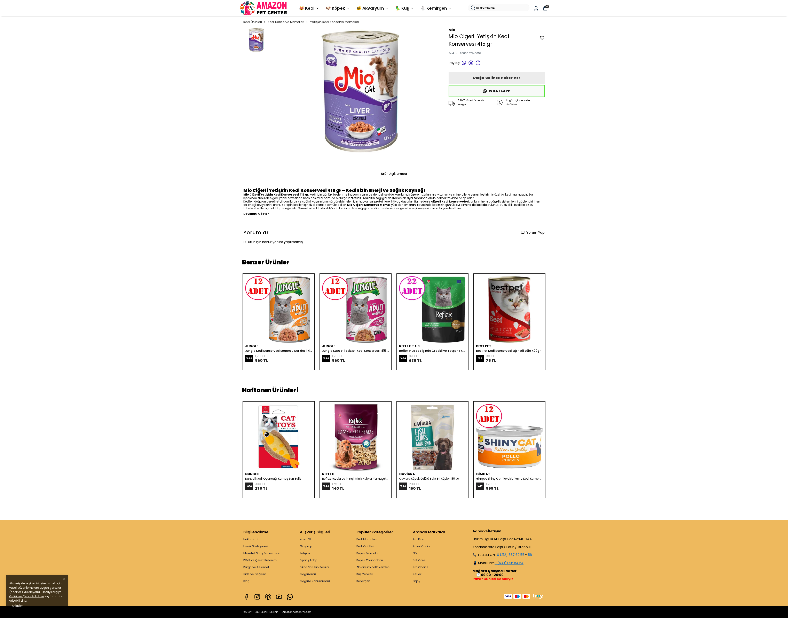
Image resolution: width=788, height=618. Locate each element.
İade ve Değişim (254, 574)
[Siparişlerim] (536, 8)
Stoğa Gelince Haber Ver (496, 77)
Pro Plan (418, 539)
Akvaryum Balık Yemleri (372, 567)
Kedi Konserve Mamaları (286, 22)
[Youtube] (279, 597)
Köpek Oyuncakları (369, 560)
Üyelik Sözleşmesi (255, 546)
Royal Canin (421, 546)
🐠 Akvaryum (370, 8)
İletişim (305, 553)
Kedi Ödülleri (365, 546)
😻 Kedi (306, 8)
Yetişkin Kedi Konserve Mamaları (334, 22)
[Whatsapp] (290, 597)
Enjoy (416, 581)
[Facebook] (246, 597)
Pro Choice (420, 567)
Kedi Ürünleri (252, 22)
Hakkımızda (251, 539)
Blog (246, 581)
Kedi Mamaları (366, 539)
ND (415, 553)
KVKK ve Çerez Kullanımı (260, 560)
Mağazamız (308, 574)
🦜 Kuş (402, 8)
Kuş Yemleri (364, 574)
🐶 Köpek (335, 8)
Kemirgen (363, 581)
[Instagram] (257, 597)
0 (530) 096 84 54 (509, 563)
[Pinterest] (268, 597)
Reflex (417, 574)
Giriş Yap (306, 546)
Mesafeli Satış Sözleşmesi (261, 553)
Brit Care (419, 560)
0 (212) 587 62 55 (510, 554)
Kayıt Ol (305, 539)
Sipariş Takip (308, 560)
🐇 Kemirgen (433, 8)
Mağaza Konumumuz (315, 581)
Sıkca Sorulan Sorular (314, 567)
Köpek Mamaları (367, 553)
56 (530, 554)
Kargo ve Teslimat (256, 567)
